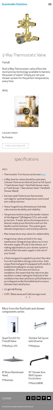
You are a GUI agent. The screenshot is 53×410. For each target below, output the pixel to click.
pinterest (44, 398)
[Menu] (50, 4)
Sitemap (6, 398)
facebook (28, 398)
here (43, 174)
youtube (49, 398)
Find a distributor (15, 146)
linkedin (39, 398)
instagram (33, 398)
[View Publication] (26, 111)
